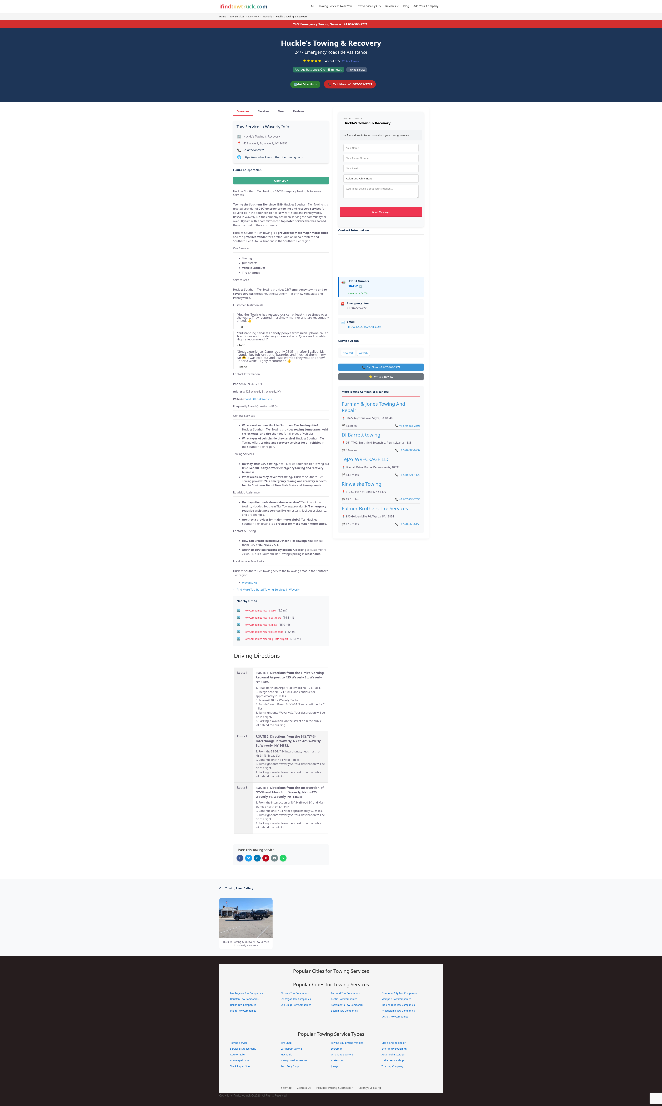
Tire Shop (286, 1042)
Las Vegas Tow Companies (296, 999)
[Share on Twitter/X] (248, 858)
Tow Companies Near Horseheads (263, 631)
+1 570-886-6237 (407, 450)
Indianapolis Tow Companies (398, 1004)
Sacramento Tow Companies (347, 1004)
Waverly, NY (249, 583)
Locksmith (337, 1048)
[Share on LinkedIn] (257, 858)
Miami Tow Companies (243, 1010)
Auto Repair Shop (240, 1060)
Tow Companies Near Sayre (260, 610)
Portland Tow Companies (345, 993)
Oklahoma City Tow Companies (399, 993)
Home (222, 16)
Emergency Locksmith (394, 1048)
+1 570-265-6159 (407, 524)
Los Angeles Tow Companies (246, 993)
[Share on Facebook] (240, 858)
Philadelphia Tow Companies (398, 1010)
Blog (406, 6)
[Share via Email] (274, 858)
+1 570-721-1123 (407, 475)
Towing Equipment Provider (347, 1042)
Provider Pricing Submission (334, 1088)
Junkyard (336, 1066)
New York (253, 16)
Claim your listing (369, 1088)
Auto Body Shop (290, 1066)
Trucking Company (392, 1066)
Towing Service (238, 1042)
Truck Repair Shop (240, 1066)
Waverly (267, 16)
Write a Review (350, 61)
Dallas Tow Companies (243, 1004)
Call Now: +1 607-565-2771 (350, 84)
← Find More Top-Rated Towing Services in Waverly (266, 589)
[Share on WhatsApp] (283, 858)
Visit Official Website (258, 399)
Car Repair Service (291, 1048)
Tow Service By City (368, 6)
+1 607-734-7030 (407, 499)
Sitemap (286, 1088)
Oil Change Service (342, 1054)
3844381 (355, 286)
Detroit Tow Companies (395, 1016)
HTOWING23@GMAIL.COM (364, 327)
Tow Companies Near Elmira (260, 624)
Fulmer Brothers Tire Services (375, 508)
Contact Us (304, 1088)
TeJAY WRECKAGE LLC (366, 459)
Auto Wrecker (238, 1054)
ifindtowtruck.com (243, 6)
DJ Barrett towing (361, 434)
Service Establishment (243, 1048)
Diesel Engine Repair (394, 1042)
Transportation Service (294, 1060)
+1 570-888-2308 (407, 426)
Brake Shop (337, 1060)
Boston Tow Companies (344, 1010)
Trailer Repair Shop (393, 1060)
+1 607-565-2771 (355, 24)
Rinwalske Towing (361, 484)
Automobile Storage (393, 1054)
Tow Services (237, 16)
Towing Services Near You (335, 6)
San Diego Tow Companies (296, 1004)
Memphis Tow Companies (396, 999)
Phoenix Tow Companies (295, 993)
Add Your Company (425, 6)
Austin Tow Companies (344, 999)
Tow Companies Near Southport (262, 617)
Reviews (390, 6)
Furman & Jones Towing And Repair (373, 406)
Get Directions (305, 84)
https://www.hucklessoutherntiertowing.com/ (273, 157)
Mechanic (286, 1054)
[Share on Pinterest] (265, 858)
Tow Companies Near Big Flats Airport (266, 638)
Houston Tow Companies (244, 999)
